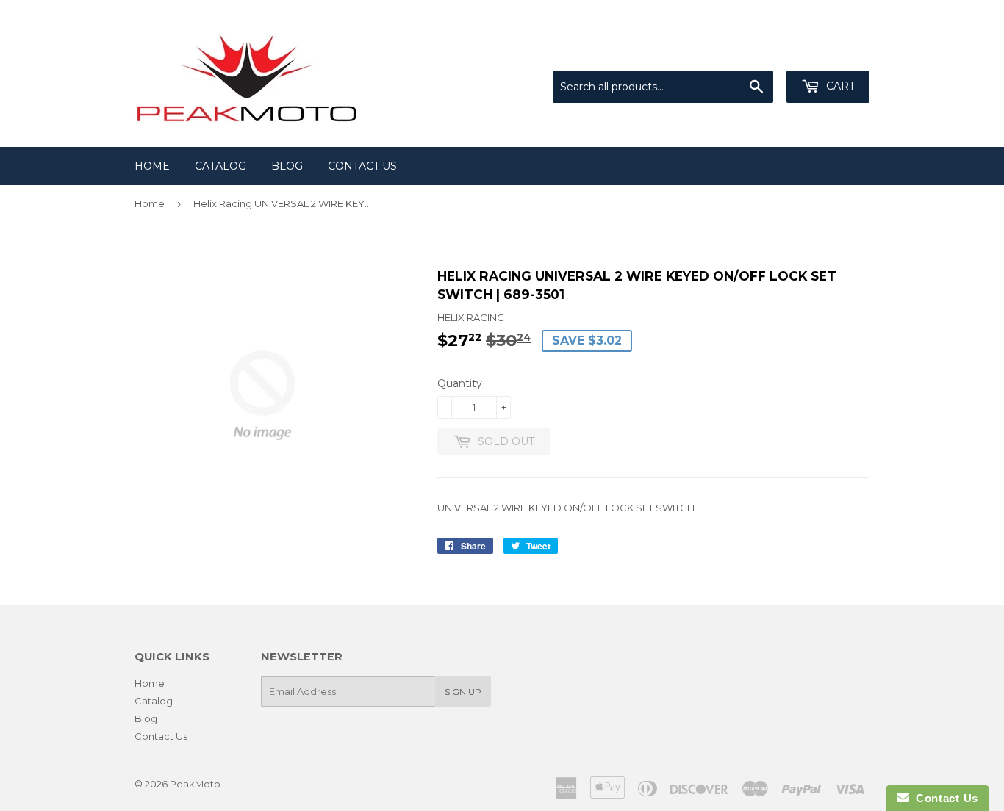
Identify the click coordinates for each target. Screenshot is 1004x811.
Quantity (459, 383)
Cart (839, 86)
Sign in (748, 52)
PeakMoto (195, 784)
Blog (287, 166)
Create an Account (826, 52)
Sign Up (463, 691)
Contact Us (362, 166)
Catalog (220, 166)
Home (152, 166)
